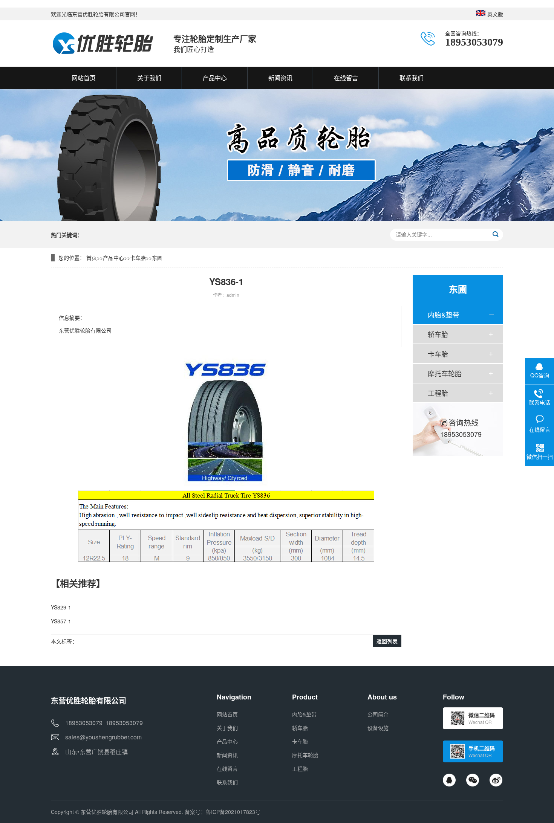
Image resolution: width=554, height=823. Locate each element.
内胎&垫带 (443, 314)
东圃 (157, 257)
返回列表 (387, 641)
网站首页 (227, 714)
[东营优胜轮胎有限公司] (104, 43)
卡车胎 (138, 257)
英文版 (495, 14)
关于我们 (227, 727)
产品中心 (113, 257)
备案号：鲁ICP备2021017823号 (222, 811)
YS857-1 (61, 621)
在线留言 (227, 768)
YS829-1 (61, 607)
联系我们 (227, 782)
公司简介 (378, 714)
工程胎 (438, 393)
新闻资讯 (227, 755)
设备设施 (378, 727)
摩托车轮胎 (445, 373)
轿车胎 (438, 334)
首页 (91, 257)
